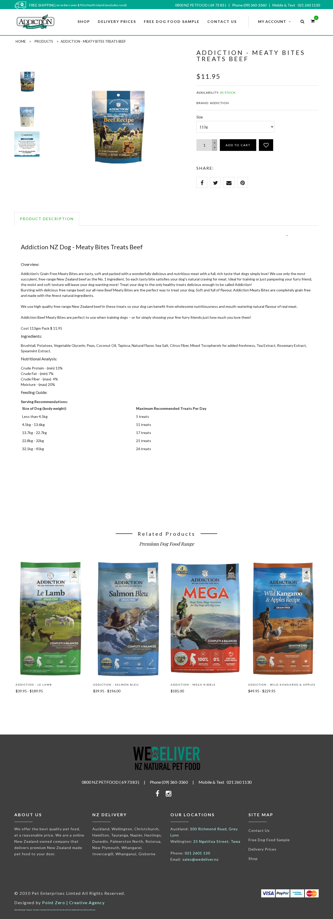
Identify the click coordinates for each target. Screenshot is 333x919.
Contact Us (259, 830)
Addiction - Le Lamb (34, 684)
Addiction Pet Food (77, 910)
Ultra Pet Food (57, 910)
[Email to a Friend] (228, 182)
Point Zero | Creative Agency (73, 902)
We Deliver (36, 910)
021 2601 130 (197, 853)
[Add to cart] (27, 703)
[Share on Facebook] (201, 182)
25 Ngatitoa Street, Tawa (216, 841)
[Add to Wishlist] (266, 145)
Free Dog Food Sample (269, 840)
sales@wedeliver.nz (200, 859)
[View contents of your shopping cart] (313, 21)
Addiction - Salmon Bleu (116, 684)
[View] (50, 567)
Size (199, 117)
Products (44, 41)
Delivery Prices (262, 849)
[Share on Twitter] (215, 182)
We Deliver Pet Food (46, 910)
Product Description (47, 218)
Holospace (29, 910)
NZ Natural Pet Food (89, 910)
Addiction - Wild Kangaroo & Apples (281, 684)
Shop (253, 858)
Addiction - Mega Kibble (193, 684)
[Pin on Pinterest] (242, 182)
